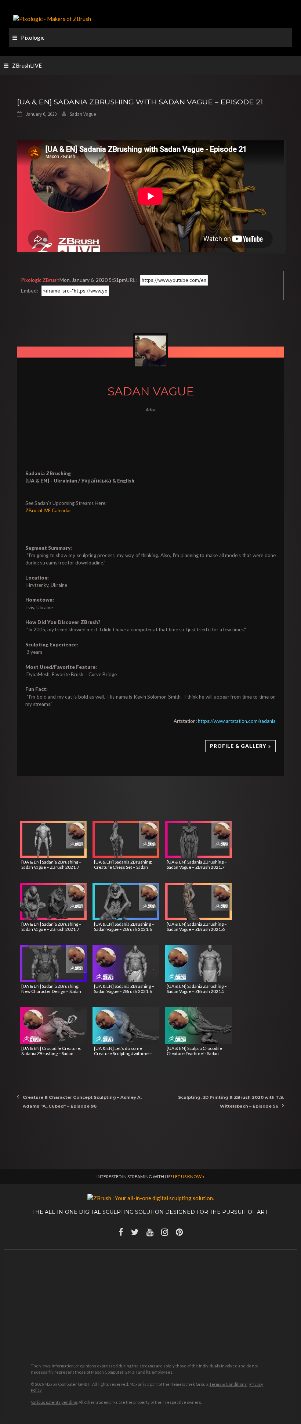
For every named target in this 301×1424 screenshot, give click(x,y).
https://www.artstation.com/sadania (237, 721)
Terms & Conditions (228, 1384)
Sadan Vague (83, 114)
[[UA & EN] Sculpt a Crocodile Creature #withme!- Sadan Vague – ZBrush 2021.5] (198, 1025)
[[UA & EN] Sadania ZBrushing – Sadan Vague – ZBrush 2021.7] (53, 839)
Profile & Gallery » (240, 746)
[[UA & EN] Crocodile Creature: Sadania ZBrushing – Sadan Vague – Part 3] (53, 1025)
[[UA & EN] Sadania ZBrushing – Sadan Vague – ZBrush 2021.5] (198, 963)
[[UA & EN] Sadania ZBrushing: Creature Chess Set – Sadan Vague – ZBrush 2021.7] (126, 839)
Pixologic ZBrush (40, 280)
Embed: (29, 290)
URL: (131, 280)
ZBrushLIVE (27, 65)
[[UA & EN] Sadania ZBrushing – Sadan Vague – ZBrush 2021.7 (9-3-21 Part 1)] (198, 839)
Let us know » (188, 1176)
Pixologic (32, 37)
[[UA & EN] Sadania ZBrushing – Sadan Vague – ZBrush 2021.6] (126, 901)
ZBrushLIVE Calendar (48, 510)
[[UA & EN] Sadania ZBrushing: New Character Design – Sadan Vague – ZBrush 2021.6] (53, 963)
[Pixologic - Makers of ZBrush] (52, 18)
